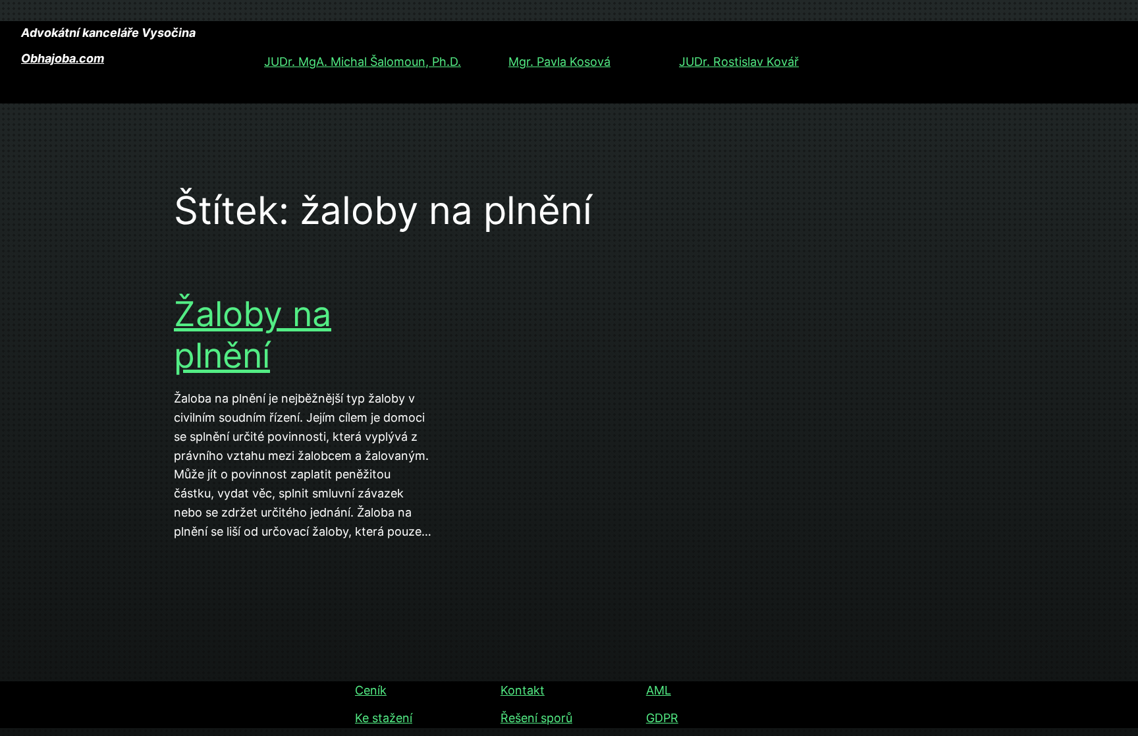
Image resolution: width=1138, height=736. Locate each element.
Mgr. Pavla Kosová (559, 62)
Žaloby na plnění (252, 335)
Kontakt (523, 690)
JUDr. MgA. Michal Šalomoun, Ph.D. (362, 62)
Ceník (371, 690)
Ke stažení (383, 718)
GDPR (662, 718)
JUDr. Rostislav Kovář (739, 62)
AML (658, 690)
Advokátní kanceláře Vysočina (108, 33)
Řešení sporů (536, 718)
